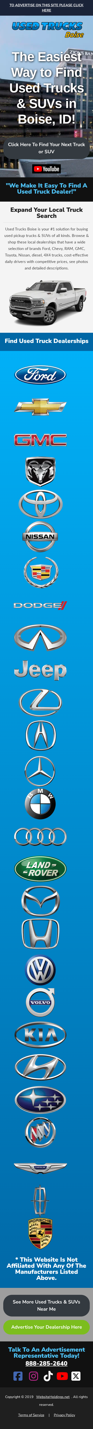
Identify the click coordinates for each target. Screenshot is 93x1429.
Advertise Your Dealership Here (46, 1327)
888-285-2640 (46, 1363)
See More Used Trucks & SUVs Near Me (46, 1305)
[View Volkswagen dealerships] (40, 970)
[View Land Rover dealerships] (40, 869)
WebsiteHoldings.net (53, 1397)
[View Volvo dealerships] (40, 1002)
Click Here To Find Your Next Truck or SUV (46, 148)
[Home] (46, 27)
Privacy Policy (64, 1415)
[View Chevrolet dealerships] (40, 406)
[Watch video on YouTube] (46, 169)
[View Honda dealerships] (40, 934)
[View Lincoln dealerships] (40, 1201)
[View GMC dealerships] (40, 439)
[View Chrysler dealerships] (40, 1168)
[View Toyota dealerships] (40, 504)
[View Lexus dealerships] (40, 703)
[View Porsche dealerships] (40, 1233)
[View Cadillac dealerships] (40, 572)
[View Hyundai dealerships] (40, 1067)
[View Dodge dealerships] (40, 605)
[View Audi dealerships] (40, 836)
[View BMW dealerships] (40, 804)
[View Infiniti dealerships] (40, 638)
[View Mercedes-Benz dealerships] (40, 771)
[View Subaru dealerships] (40, 1100)
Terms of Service (31, 1415)
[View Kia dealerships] (40, 1035)
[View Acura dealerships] (40, 735)
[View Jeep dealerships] (40, 670)
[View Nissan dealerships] (40, 536)
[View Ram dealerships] (40, 471)
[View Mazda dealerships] (40, 901)
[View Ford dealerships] (40, 374)
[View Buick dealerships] (40, 1132)
